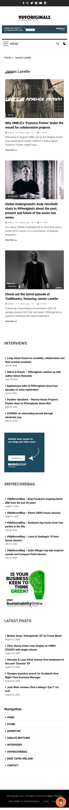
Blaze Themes (54, 796)
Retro (11, 115)
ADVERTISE (14, 731)
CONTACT (13, 765)
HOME (10, 717)
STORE (11, 724)
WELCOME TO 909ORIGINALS (24, 801)
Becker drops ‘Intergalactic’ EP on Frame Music (34, 635)
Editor (11, 132)
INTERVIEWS (14, 744)
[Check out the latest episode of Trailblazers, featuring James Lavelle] (34, 269)
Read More (10, 150)
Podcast (12, 286)
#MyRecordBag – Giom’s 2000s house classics (33, 512)
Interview (13, 196)
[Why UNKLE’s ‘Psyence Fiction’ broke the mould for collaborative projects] (34, 98)
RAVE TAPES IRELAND (20, 758)
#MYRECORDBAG (17, 751)
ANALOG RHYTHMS (18, 737)
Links (46, 801)
